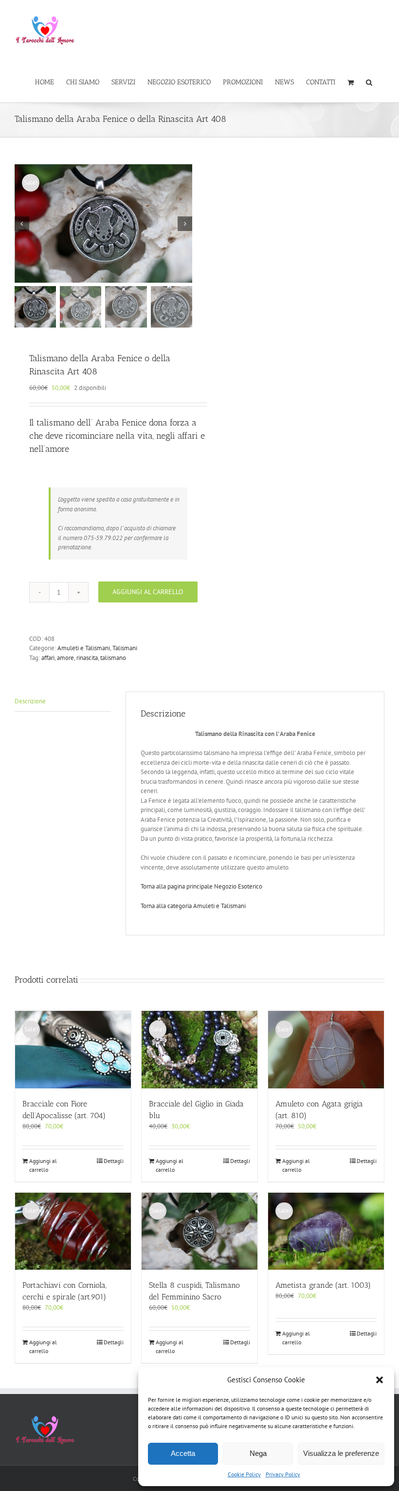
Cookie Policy (244, 1474)
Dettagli (114, 1160)
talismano (113, 658)
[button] (379, 1380)
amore (65, 658)
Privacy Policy (283, 1474)
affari (47, 658)
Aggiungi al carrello (147, 591)
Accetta (183, 1453)
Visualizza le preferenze (341, 1453)
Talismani (124, 648)
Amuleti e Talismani (83, 648)
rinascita (87, 658)
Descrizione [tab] (30, 701)
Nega (258, 1453)
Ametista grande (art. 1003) (323, 1285)
